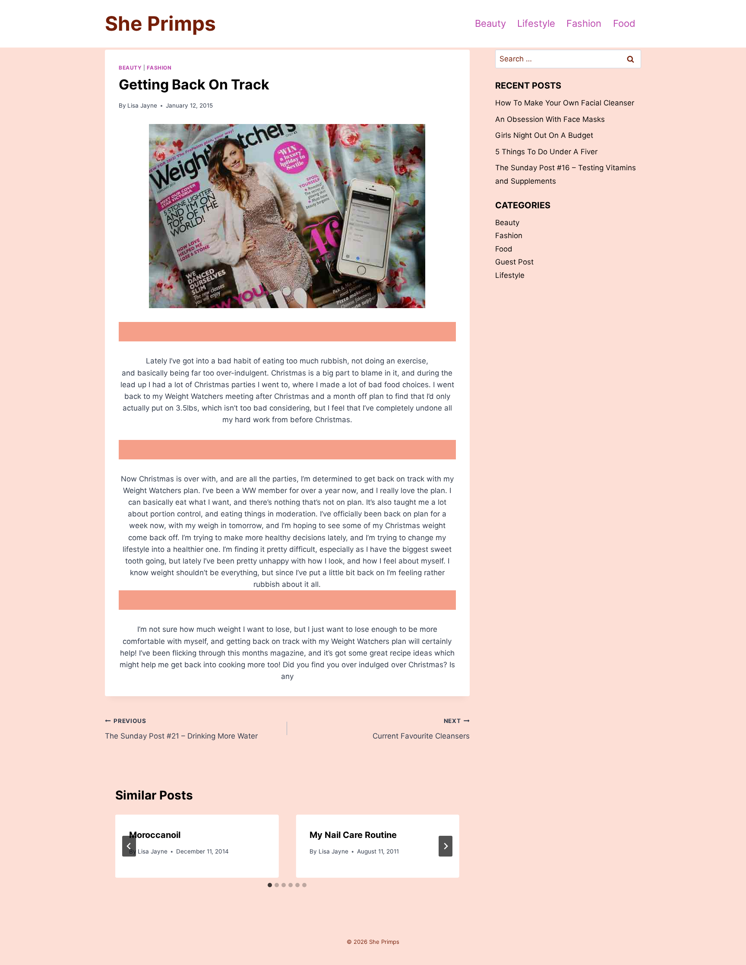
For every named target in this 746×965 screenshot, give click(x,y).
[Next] (445, 846)
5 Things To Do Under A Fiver (546, 151)
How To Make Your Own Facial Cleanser (564, 103)
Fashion (583, 23)
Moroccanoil (154, 835)
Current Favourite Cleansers (421, 728)
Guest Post (514, 262)
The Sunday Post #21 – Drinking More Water (181, 728)
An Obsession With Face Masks (550, 119)
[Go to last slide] (129, 846)
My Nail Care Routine (353, 835)
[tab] (270, 885)
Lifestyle (536, 23)
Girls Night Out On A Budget (544, 135)
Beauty (490, 23)
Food (624, 23)
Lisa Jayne (142, 105)
